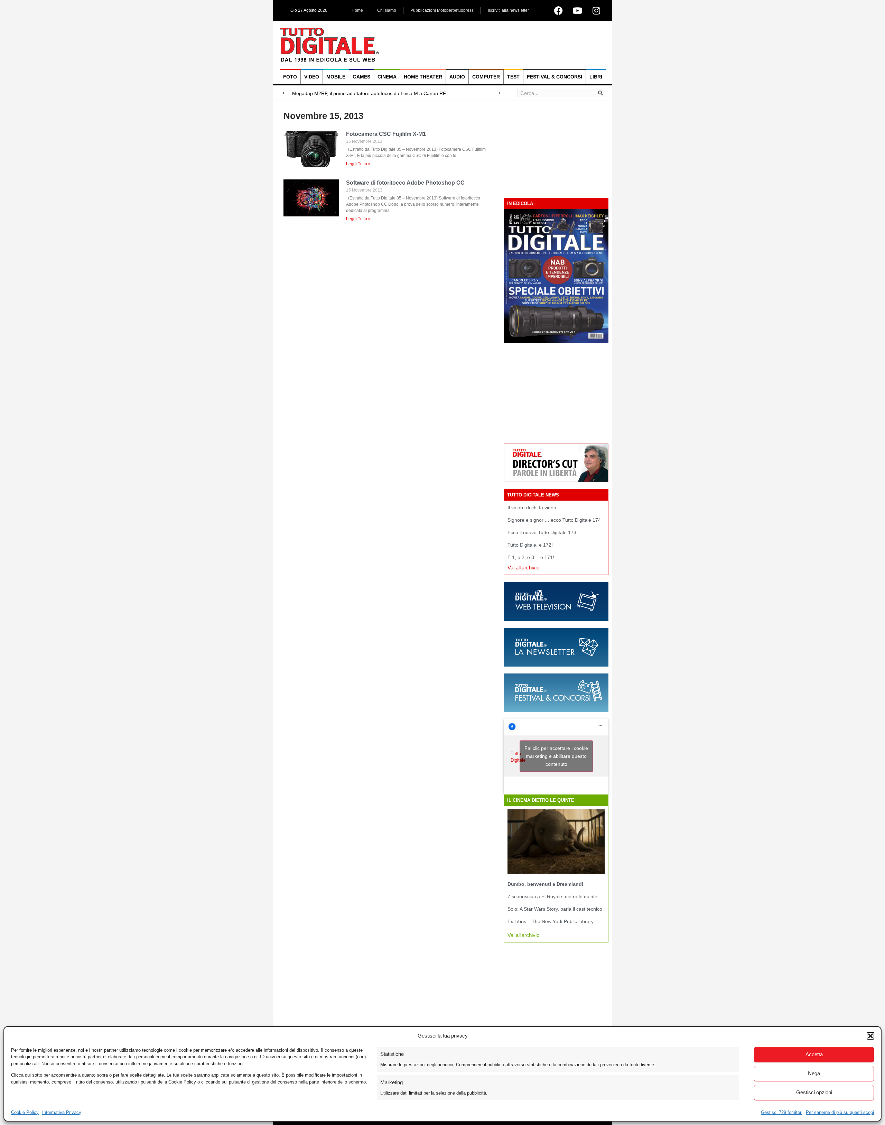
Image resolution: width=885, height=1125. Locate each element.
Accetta (814, 1054)
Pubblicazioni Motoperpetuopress (442, 10)
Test (513, 77)
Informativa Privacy (61, 1112)
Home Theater (423, 77)
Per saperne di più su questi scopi (840, 1112)
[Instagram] (596, 10)
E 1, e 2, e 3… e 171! (530, 557)
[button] (870, 1035)
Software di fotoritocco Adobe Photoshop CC (405, 183)
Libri (595, 77)
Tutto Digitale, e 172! (530, 545)
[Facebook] (558, 10)
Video (311, 77)
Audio (457, 77)
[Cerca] (600, 93)
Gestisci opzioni (814, 1092)
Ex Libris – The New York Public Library (550, 921)
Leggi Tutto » (358, 163)
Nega (814, 1073)
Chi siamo (386, 10)
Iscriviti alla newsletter (508, 10)
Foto (290, 77)
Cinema (387, 77)
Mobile (335, 77)
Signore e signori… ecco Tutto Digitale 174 (554, 520)
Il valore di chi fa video (531, 507)
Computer (486, 77)
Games (361, 77)
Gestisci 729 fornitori (781, 1112)
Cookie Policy (25, 1112)
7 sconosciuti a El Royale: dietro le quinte (552, 896)
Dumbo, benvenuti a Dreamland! (545, 884)
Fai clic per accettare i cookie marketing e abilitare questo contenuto (556, 756)
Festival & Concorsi (554, 77)
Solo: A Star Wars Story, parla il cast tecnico (554, 909)
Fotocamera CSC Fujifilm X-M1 (386, 134)
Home (357, 10)
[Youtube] (577, 10)
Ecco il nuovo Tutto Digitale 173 (541, 532)
